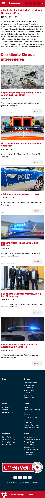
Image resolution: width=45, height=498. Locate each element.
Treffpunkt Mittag (8, 442)
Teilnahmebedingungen (32, 427)
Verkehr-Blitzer (29, 442)
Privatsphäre (28, 452)
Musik (4, 404)
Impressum (28, 422)
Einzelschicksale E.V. (31, 417)
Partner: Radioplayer (31, 450)
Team (26, 407)
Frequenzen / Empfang (32, 410)
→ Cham (27, 393)
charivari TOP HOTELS (32, 439)
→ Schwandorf (29, 390)
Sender (26, 404)
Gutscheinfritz (29, 447)
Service (26, 433)
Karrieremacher (29, 437)
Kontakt (26, 420)
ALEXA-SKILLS (7, 412)
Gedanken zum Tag (9, 439)
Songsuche (6, 410)
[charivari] (14, 3)
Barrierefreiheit (29, 455)
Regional (27, 379)
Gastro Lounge (29, 445)
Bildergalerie (6, 445)
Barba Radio (6, 437)
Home (4, 379)
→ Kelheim (28, 395)
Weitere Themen (29, 398)
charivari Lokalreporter (32, 383)
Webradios (6, 407)
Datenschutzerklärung (31, 425)
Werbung (27, 415)
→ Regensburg (29, 385)
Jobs (25, 412)
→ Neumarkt (28, 388)
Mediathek (6, 433)
